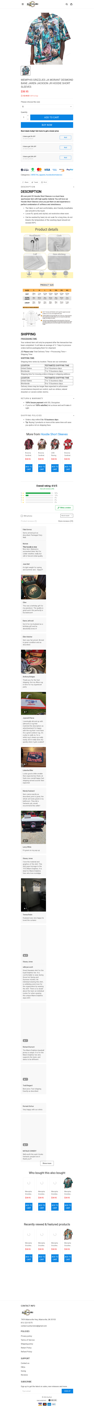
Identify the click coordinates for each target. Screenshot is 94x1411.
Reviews (24, 1376)
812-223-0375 (27, 1324)
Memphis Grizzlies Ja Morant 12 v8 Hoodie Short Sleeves (54, 1218)
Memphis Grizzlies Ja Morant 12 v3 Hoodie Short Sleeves (67, 1270)
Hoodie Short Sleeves (54, 434)
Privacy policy (26, 1337)
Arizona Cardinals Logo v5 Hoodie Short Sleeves (28, 454)
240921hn (34, 175)
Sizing (23, 1372)
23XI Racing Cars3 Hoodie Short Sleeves (54, 454)
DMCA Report (41, 1401)
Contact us (25, 1364)
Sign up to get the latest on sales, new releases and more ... (44, 1387)
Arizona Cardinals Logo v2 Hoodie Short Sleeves (67, 454)
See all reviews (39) (47, 489)
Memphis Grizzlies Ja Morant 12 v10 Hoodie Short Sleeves (67, 1218)
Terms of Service (28, 1341)
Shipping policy (27, 1345)
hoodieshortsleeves (54, 175)
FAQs (23, 1368)
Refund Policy (26, 1353)
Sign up (67, 1392)
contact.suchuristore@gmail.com (34, 1327)
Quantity (24, 112)
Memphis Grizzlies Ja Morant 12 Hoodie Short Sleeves (41, 1218)
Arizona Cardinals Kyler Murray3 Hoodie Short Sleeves (41, 454)
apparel (42, 175)
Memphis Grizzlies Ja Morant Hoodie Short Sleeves (28, 1218)
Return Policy (26, 1349)
